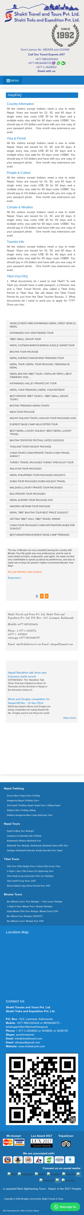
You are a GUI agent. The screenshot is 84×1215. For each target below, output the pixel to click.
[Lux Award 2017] (42, 1142)
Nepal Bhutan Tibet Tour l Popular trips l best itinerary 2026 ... (41, 376)
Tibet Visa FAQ (17, 276)
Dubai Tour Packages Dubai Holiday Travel (38, 481)
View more (69, 717)
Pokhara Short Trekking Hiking (21, 810)
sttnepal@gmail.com (27, 1042)
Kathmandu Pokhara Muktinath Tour (24, 840)
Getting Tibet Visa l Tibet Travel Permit (35, 519)
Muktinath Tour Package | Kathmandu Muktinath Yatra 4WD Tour (37, 845)
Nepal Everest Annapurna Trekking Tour (37, 358)
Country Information (20, 104)
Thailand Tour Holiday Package (30, 446)
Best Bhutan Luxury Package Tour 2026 (25, 920)
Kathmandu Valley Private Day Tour (33, 383)
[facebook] (46, 1180)
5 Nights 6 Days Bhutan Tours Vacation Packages (30, 906)
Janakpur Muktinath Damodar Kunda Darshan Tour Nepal (34, 850)
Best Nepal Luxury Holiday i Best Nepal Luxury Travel (40, 433)
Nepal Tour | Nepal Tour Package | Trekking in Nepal (40, 366)
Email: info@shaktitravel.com (25, 644)
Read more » (15, 578)
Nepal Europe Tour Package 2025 (31, 500)
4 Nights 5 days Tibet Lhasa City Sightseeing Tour (30, 870)
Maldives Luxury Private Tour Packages (36, 487)
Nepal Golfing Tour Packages (20, 830)
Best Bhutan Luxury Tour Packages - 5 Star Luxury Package (34, 901)
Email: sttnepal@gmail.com (57, 644)
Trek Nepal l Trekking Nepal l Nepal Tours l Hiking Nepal (33, 805)
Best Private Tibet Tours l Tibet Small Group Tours (39, 398)
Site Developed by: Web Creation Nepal (21, 1211)
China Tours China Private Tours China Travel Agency (40, 455)
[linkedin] (68, 1174)
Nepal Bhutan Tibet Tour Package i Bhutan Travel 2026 (32, 911)
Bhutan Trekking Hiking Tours (29, 405)
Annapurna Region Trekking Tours (23, 800)
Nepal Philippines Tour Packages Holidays (37, 475)
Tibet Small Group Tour (25, 339)
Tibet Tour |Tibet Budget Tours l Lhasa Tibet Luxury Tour (34, 866)
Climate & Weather (20, 207)
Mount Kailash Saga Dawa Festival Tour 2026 (28, 885)
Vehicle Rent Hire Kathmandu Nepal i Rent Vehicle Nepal (43, 325)
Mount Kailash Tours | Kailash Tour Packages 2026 (43, 418)
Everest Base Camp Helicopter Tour (34, 424)
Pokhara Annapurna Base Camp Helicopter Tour (30, 815)
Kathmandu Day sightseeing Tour (32, 333)
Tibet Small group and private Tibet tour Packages (30, 875)
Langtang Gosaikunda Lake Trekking (24, 835)
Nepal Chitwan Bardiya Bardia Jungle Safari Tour (42, 345)
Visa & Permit (16, 138)
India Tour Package (22, 412)
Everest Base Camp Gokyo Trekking (23, 795)
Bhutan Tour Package (24, 352)
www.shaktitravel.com (31, 1046)
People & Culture (19, 172)
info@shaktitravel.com (28, 1038)
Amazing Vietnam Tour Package (30, 506)
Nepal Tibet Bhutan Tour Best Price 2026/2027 (39, 512)
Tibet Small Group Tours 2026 (21, 880)
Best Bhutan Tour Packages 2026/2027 (25, 916)
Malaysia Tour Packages (26, 468)
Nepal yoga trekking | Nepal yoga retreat (37, 390)
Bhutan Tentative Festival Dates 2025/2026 (37, 440)
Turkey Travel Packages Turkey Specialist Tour (42, 462)
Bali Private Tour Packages (28, 494)
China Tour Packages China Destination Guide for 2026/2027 (42, 527)
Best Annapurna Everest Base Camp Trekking (39, 534)
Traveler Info (15, 241)
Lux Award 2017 (41, 1135)
